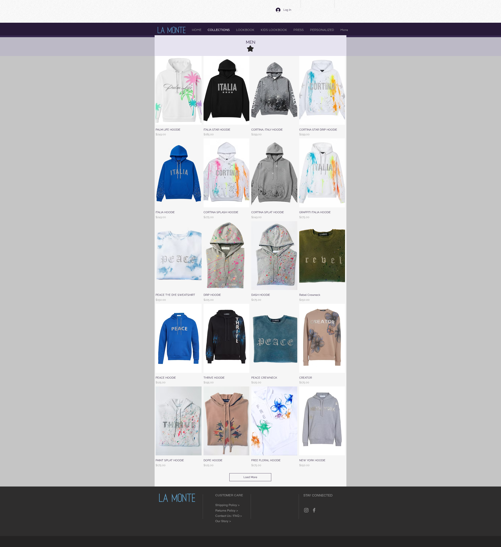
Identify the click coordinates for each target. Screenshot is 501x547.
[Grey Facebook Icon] (314, 510)
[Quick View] (179, 90)
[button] (336, 10)
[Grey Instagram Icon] (306, 510)
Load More (250, 477)
